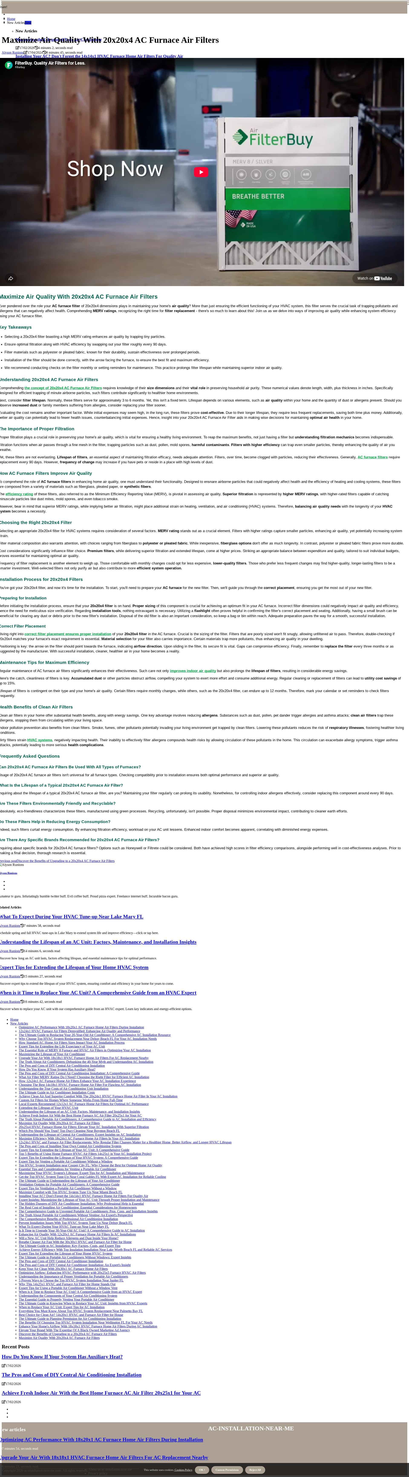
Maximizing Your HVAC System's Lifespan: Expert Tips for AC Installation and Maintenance (82, 1173)
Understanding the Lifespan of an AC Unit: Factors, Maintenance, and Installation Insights (79, 1111)
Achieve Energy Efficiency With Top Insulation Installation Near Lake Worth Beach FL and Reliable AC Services (95, 1249)
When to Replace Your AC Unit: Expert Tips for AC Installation (62, 1307)
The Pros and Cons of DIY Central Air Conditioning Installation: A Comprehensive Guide (79, 1073)
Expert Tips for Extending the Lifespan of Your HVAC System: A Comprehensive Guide (78, 1157)
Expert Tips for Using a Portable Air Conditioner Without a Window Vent (68, 1288)
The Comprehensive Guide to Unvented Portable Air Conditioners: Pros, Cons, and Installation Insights (88, 1211)
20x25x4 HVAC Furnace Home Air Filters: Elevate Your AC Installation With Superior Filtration (84, 1127)
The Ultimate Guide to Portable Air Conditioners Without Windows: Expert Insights (75, 1257)
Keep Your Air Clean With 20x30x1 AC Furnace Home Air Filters (63, 1269)
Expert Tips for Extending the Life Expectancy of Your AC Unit (62, 1046)
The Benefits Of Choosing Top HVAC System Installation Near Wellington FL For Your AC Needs (86, 1322)
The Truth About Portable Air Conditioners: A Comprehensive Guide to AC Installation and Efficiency (87, 1119)
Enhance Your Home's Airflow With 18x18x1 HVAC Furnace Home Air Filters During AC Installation (88, 1326)
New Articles (19, 1023)
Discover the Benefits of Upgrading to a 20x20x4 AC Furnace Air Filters (68, 1334)
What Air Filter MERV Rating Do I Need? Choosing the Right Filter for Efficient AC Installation (84, 1077)
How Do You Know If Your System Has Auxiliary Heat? (57, 1069)
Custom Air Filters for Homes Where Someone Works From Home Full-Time (71, 1100)
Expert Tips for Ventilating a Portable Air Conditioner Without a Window (68, 1188)
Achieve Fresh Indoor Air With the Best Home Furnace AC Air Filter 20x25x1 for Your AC (80, 1115)
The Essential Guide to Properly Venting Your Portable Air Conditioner (66, 1299)
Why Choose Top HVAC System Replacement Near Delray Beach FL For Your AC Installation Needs (88, 1039)
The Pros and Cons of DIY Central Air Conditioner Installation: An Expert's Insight (75, 1265)
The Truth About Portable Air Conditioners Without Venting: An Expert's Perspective (76, 1215)
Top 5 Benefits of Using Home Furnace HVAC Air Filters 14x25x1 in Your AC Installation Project (85, 1154)
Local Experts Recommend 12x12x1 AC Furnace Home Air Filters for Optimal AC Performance (84, 1104)
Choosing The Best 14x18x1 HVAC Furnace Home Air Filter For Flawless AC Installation (80, 1085)
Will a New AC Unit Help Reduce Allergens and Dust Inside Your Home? (68, 1238)
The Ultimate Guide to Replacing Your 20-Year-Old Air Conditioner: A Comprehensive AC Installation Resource (95, 1035)
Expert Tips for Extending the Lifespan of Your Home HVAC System (65, 1253)
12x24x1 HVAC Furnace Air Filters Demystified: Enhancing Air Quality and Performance (79, 1031)
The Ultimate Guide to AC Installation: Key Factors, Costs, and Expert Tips (69, 1246)
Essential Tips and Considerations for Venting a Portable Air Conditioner (67, 1169)
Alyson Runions (13, 52)
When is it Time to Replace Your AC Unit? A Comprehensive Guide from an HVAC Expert (80, 1292)
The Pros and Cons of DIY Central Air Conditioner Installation (61, 1261)
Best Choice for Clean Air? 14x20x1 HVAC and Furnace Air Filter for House (71, 1315)
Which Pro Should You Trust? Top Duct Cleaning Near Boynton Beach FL (69, 1131)
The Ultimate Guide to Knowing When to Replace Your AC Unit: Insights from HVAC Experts (83, 1303)
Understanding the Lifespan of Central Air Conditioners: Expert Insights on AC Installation (80, 1134)
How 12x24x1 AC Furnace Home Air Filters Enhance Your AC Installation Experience (77, 1081)
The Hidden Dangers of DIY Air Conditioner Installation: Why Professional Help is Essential (81, 1203)
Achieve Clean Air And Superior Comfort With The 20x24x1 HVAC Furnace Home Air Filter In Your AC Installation (98, 1096)
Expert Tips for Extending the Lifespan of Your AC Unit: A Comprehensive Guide (74, 1150)
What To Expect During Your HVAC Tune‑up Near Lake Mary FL (64, 1226)
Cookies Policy (183, 1469)
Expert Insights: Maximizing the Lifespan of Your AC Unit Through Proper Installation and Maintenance (89, 1200)
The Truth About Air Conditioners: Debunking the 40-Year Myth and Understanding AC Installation (86, 1062)
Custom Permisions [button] (227, 1469)
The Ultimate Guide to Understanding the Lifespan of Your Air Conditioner (69, 1180)
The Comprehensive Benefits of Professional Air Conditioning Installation (68, 1219)
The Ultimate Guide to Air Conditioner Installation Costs (57, 1092)
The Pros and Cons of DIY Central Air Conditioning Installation (62, 1065)
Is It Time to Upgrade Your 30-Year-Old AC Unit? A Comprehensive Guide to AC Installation (82, 1230)
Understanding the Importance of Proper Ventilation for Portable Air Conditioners (73, 1276)
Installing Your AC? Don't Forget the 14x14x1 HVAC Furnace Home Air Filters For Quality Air (83, 1196)
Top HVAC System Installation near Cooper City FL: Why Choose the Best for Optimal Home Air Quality (90, 1165)
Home (11, 19)
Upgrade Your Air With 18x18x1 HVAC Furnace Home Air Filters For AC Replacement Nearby (84, 1058)
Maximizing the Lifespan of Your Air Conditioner (52, 1054)
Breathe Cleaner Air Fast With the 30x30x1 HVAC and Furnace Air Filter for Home (75, 1242)
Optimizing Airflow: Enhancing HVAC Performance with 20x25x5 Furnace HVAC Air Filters (82, 1272)
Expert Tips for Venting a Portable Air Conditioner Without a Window (66, 1161)
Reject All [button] (255, 1469)
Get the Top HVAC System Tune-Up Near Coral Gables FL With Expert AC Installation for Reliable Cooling (92, 1177)
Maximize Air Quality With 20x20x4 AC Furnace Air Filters (59, 1123)
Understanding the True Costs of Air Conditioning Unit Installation (63, 1088)
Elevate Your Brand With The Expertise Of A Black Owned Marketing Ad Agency (74, 1330)
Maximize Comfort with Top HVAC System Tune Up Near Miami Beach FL (70, 1192)
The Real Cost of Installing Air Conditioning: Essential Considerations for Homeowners (78, 1207)
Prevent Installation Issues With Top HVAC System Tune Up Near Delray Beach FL (75, 1223)
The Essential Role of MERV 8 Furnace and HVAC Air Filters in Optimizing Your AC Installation (85, 1050)
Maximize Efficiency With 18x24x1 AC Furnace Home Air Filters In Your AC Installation (79, 1138)
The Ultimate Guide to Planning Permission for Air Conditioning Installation (70, 1318)
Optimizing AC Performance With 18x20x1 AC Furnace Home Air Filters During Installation (81, 1027)
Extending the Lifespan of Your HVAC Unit (48, 1108)
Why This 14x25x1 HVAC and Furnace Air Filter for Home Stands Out (67, 1284)
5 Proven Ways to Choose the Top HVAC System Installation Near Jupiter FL (71, 1280)
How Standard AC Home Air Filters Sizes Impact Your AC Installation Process (72, 1042)
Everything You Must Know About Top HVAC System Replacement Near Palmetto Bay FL (81, 1311)
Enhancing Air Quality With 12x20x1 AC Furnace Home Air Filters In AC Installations (77, 1234)
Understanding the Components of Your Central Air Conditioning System (68, 1295)
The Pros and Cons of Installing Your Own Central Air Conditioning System (70, 1146)
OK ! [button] (202, 1469)
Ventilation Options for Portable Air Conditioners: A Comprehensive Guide (69, 1184)
